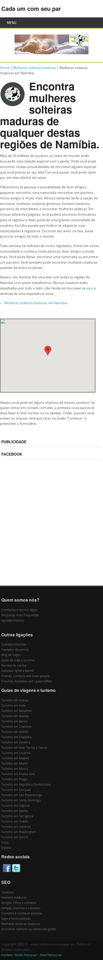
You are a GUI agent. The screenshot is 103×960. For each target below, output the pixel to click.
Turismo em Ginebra (15, 742)
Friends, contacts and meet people (25, 676)
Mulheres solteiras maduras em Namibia (35, 303)
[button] (47, 351)
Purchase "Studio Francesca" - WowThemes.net (31, 955)
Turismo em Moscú (14, 769)
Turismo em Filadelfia (16, 737)
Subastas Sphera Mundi (17, 671)
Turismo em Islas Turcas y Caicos (24, 748)
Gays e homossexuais (16, 918)
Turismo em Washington (18, 832)
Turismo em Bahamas (16, 711)
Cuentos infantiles (13, 644)
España (6, 848)
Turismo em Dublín (14, 732)
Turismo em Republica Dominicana (25, 784)
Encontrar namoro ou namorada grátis (28, 929)
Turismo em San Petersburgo (21, 795)
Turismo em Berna (14, 721)
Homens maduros (13, 897)
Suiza (4, 842)
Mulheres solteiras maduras (34, 68)
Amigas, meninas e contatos (20, 908)
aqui (89, 288)
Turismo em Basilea (15, 716)
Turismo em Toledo (14, 821)
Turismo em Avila (13, 705)
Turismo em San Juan (16, 790)
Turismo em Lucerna (15, 753)
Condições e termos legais (19, 610)
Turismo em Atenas (14, 700)
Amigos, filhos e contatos (18, 903)
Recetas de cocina (13, 665)
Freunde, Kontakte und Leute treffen (26, 681)
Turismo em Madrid (15, 758)
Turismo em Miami (14, 763)
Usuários (7, 892)
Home (5, 68)
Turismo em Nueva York (18, 774)
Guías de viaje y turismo (18, 660)
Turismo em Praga (14, 779)
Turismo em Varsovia (16, 827)
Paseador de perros (15, 650)
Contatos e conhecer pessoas (21, 913)
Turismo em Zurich (14, 837)
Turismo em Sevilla (14, 811)
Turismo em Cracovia (16, 726)
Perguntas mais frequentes (20, 615)
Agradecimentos (12, 620)
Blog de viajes (10, 655)
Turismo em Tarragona (17, 816)
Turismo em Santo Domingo (21, 800)
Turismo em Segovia (15, 806)
